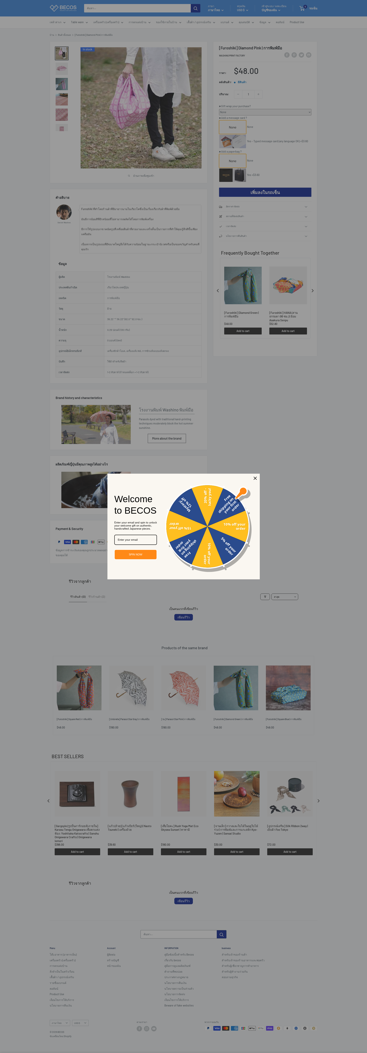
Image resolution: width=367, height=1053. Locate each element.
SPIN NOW (135, 554)
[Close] (255, 478)
